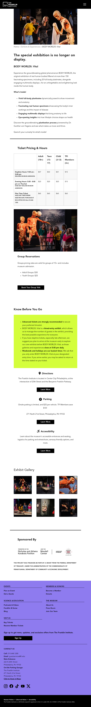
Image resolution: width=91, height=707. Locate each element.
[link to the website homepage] (10, 4)
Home (16, 47)
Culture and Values (21, 699)
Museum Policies (9, 699)
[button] (23, 485)
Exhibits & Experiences (30, 47)
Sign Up (18, 638)
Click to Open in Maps (12, 679)
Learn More (45, 390)
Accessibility (32, 699)
